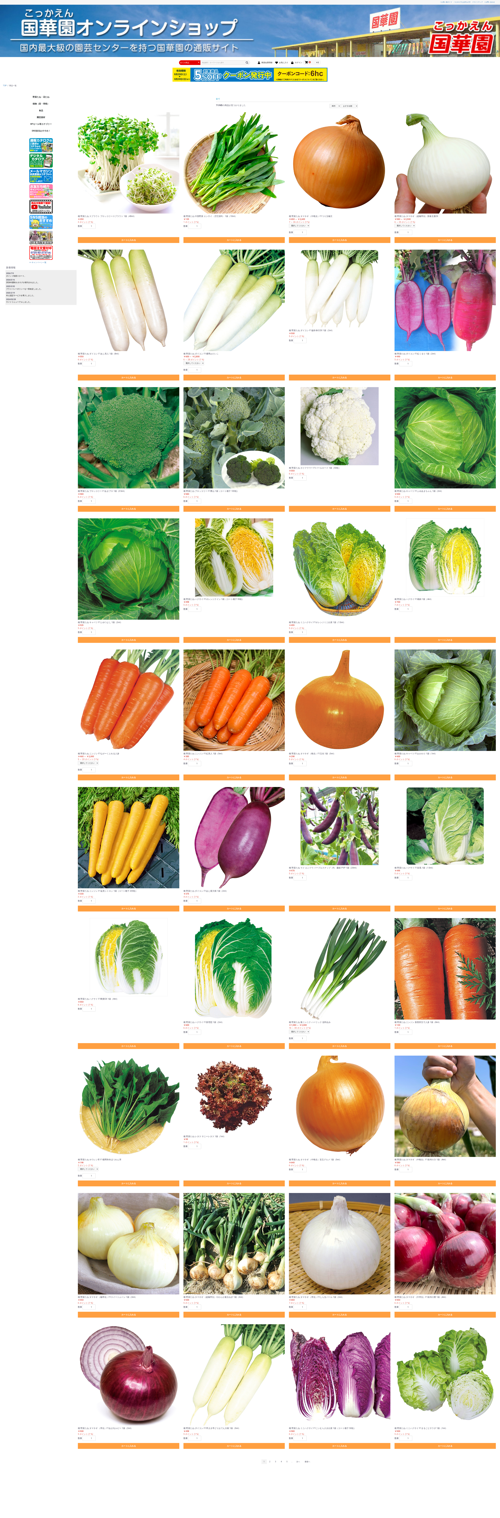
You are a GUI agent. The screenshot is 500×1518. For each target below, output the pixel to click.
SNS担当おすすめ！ (41, 131)
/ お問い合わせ (489, 2)
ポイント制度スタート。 (16, 276)
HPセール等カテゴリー (41, 124)
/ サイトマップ (477, 2)
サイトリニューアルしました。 (19, 302)
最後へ (307, 1462)
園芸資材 (41, 117)
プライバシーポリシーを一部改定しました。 (24, 289)
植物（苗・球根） (41, 103)
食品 (41, 110)
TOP (5, 86)
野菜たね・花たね (41, 97)
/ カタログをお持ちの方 (462, 2)
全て (218, 99)
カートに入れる (128, 240)
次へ (298, 1462)
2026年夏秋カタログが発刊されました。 (22, 282)
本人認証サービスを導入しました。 (20, 295)
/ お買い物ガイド (446, 2)
